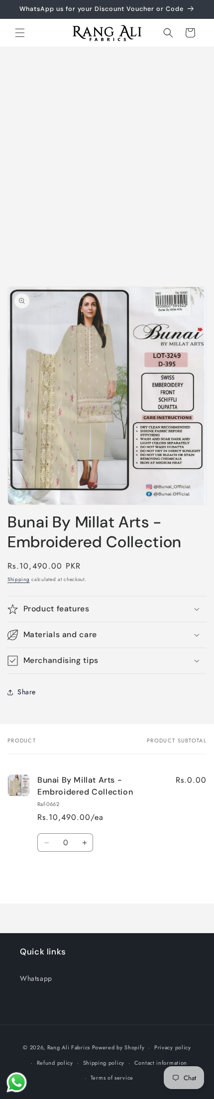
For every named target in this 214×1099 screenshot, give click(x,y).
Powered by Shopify (118, 1047)
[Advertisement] (107, 159)
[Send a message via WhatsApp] (16, 1082)
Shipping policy (104, 1063)
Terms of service (112, 1078)
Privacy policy (172, 1047)
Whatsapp (36, 978)
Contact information (160, 1063)
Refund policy (55, 1063)
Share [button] (26, 692)
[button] (20, 33)
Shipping (18, 579)
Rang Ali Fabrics (68, 1047)
